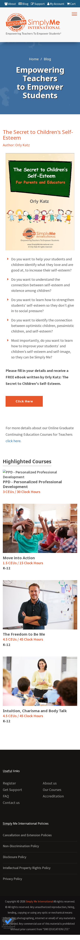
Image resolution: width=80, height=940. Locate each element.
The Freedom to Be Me (24, 634)
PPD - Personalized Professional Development (32, 484)
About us (50, 783)
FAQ (6, 796)
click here (13, 440)
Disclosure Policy (14, 857)
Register (9, 783)
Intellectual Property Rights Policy (26, 868)
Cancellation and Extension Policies (27, 835)
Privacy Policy (12, 879)
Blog (25, 4)
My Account (56, 4)
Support (39, 4)
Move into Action (19, 558)
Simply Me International (39, 901)
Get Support (12, 789)
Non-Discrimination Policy (21, 846)
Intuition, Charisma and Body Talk (35, 710)
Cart (73, 4)
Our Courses (52, 789)
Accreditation (53, 796)
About (12, 4)
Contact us (11, 802)
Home (34, 59)
